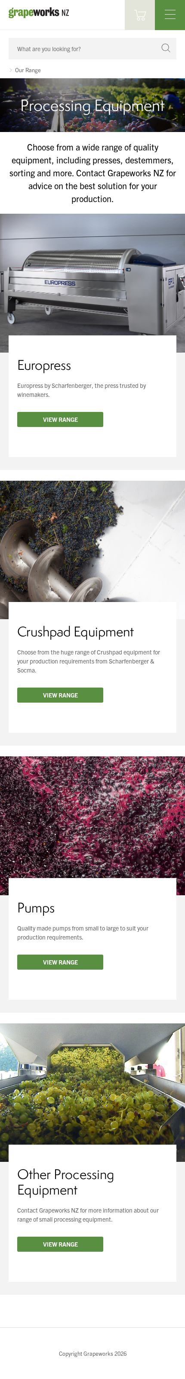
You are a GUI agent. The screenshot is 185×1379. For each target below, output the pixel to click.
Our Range (28, 70)
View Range (60, 419)
